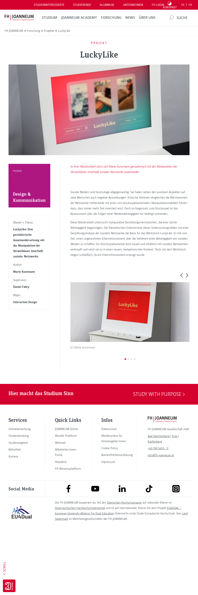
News (130, 17)
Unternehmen (133, 5)
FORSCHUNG (111, 17)
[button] (181, 275)
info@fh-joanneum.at (161, 455)
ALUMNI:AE (107, 5)
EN (190, 5)
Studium (49, 17)
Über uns (147, 17)
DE (183, 5)
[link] (22, 429)
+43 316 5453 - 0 (158, 448)
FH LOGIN (158, 5)
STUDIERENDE (82, 5)
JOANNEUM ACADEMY (79, 17)
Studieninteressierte (49, 5)
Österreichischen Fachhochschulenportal (80, 508)
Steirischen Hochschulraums (124, 503)
